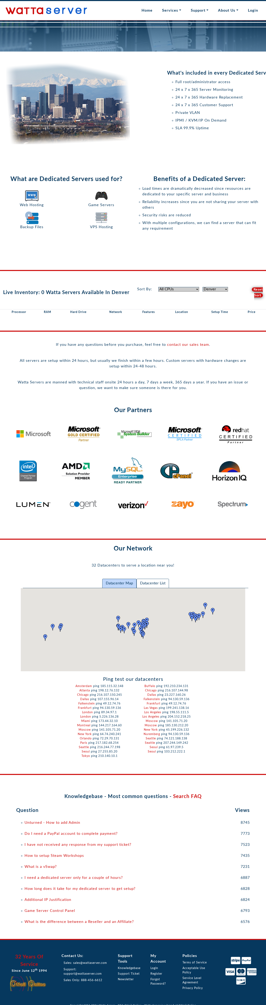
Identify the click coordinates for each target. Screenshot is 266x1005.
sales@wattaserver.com (90, 963)
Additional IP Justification (48, 900)
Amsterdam (83, 686)
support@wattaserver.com (83, 973)
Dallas (84, 699)
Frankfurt (85, 708)
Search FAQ (187, 796)
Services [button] (170, 10)
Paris (83, 742)
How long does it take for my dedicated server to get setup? (80, 889)
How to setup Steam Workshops (54, 856)
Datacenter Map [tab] (119, 583)
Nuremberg (152, 734)
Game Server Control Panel (50, 911)
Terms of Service (194, 962)
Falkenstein (152, 699)
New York (85, 734)
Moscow (152, 721)
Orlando (86, 738)
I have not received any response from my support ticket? (78, 845)
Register (156, 973)
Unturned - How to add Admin (52, 823)
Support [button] (198, 10)
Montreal (83, 725)
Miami (85, 721)
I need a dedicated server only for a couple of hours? (74, 878)
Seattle (151, 738)
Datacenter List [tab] (152, 583)
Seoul (86, 751)
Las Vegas (151, 708)
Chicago (151, 690)
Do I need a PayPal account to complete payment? (71, 834)
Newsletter (126, 979)
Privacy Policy (192, 988)
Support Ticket (129, 973)
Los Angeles (152, 712)
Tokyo (85, 756)
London (87, 712)
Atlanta (84, 690)
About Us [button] (226, 10)
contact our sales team (188, 345)
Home (147, 10)
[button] (118, 619)
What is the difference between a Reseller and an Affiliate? (79, 922)
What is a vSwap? (41, 867)
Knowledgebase (129, 968)
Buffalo (149, 686)
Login (253, 10)
